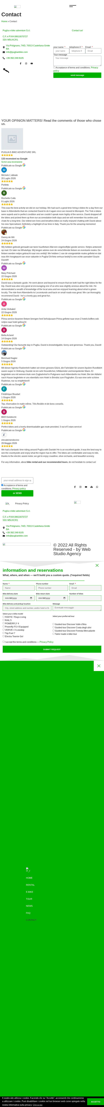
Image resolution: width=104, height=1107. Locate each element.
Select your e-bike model (13, 614)
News (29, 906)
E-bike (29, 892)
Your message (60, 55)
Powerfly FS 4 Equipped (16, 627)
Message (56, 604)
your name (58, 47)
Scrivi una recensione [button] (11, 162)
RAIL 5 (8, 620)
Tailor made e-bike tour (66, 634)
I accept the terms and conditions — (29, 642)
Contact (31, 920)
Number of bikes (76, 594)
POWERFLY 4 (12, 623)
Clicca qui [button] (37, 1105)
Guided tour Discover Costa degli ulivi (73, 627)
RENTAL (30, 885)
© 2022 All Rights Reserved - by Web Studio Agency (72, 549)
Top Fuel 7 (10, 633)
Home (4, 21)
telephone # (75, 47)
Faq (28, 913)
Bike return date (43, 594)
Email (88, 47)
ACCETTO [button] (95, 1102)
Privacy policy (19, 488)
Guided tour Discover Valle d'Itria (70, 624)
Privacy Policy (22, 503)
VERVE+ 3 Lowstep (14, 630)
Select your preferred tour (63, 616)
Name (5, 584)
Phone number (42, 584)
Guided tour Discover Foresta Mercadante (75, 631)
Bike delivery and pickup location (16, 604)
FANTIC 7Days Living (15, 617)
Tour (29, 899)
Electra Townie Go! (14, 636)
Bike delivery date (10, 594)
